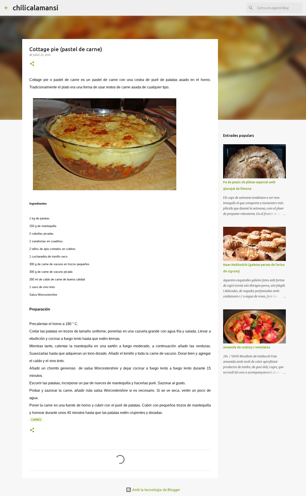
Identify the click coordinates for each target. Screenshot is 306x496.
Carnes (36, 419)
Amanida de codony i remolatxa (246, 347)
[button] (32, 64)
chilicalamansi (35, 8)
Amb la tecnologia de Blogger (155, 490)
